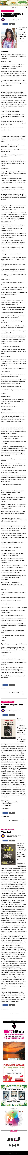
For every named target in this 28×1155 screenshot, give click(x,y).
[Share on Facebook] (5, 24)
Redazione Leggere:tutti (12, 20)
